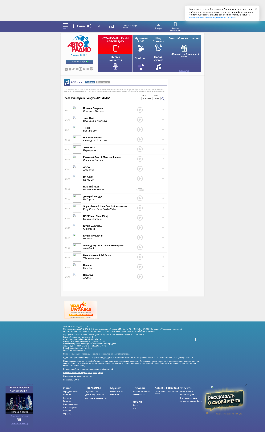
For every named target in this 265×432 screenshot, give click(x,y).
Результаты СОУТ (71, 380)
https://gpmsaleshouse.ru (74, 350)
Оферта (67, 414)
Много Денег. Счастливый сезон (185, 55)
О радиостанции (70, 391)
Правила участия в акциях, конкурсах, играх (83, 372)
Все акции (184, 70)
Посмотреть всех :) (19, 424)
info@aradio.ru (94, 339)
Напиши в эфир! (19, 412)
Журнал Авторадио (188, 398)
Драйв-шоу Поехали (94, 395)
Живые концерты (187, 395)
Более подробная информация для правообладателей (88, 369)
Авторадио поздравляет (96, 398)
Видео (135, 405)
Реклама (67, 401)
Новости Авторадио (141, 391)
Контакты (67, 398)
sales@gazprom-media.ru (81, 348)
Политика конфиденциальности (77, 376)
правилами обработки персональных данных (212, 17)
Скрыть (30, 384)
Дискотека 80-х (186, 391)
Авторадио (191, 401)
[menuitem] (74, 388)
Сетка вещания (70, 407)
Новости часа (138, 395)
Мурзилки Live (91, 391)
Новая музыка (103, 82)
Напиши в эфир (79, 61)
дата (144, 95)
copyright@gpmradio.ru (183, 357)
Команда (67, 395)
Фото (134, 408)
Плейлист (90, 82)
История (67, 410)
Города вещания (70, 404)
